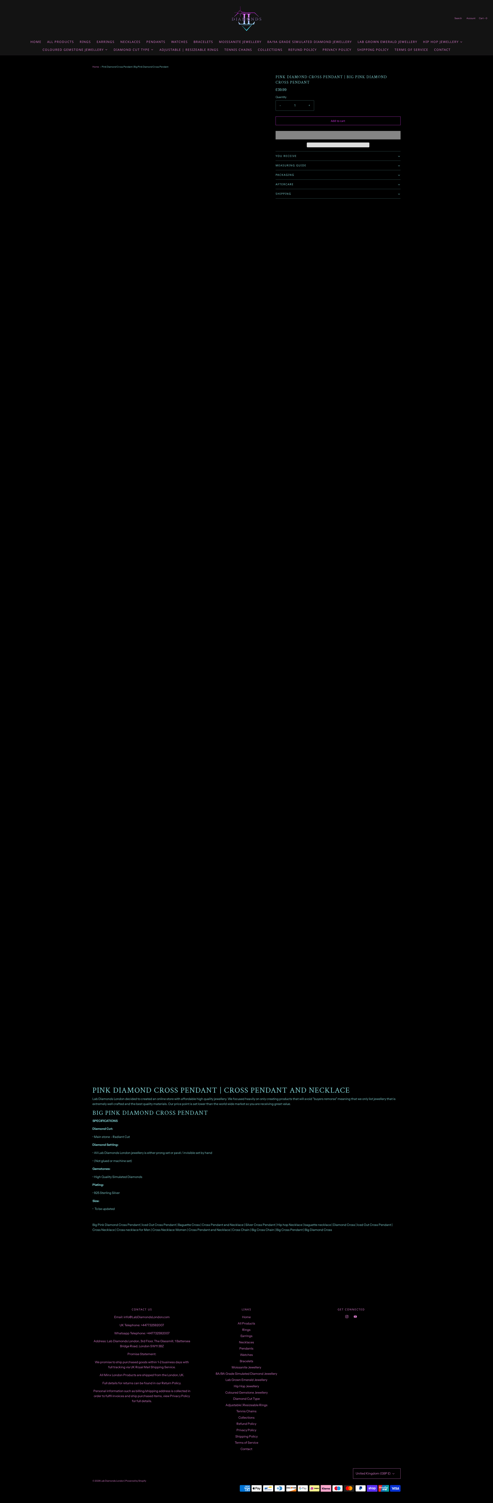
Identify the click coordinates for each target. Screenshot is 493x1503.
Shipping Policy (373, 50)
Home (35, 42)
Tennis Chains (238, 50)
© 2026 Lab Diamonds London (108, 1480)
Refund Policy (302, 50)
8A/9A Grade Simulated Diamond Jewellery (309, 42)
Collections (270, 50)
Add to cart (338, 121)
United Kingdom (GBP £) (373, 1473)
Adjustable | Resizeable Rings (189, 50)
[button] (338, 135)
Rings (85, 42)
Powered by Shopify (135, 1480)
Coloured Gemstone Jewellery (246, 1392)
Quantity (281, 97)
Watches (179, 42)
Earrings (106, 42)
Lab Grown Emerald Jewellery (387, 42)
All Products (60, 42)
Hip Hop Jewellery (246, 1386)
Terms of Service (411, 50)
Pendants (155, 42)
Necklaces (130, 42)
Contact (442, 50)
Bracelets (203, 42)
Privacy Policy (337, 50)
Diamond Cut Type (246, 1399)
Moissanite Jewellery (240, 42)
